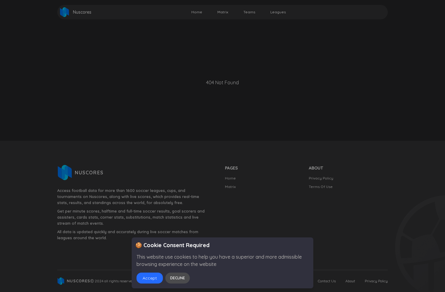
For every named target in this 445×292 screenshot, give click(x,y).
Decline (177, 278)
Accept (150, 278)
